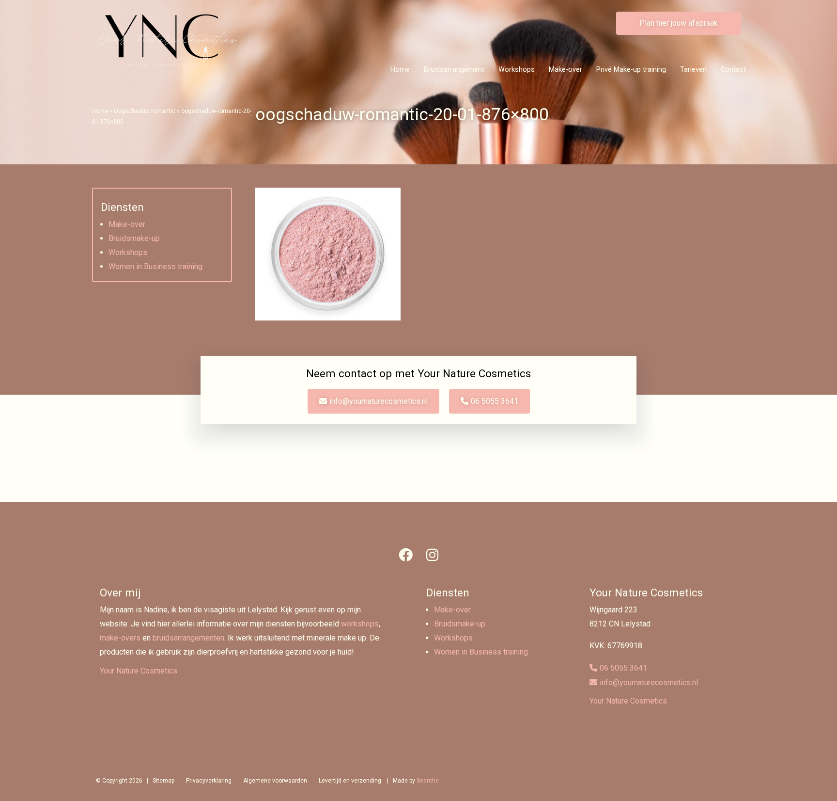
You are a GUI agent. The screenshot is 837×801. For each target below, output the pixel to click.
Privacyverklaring (209, 780)
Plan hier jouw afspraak (678, 23)
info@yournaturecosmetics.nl (378, 401)
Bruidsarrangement (454, 69)
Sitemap (163, 780)
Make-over (565, 69)
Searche (428, 780)
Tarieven (693, 69)
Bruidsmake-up (134, 238)
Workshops (516, 69)
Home (400, 69)
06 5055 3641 (494, 401)
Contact (733, 69)
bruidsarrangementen (188, 637)
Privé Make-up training (631, 69)
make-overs (120, 637)
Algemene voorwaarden (275, 780)
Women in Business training (155, 266)
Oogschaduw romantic (144, 111)
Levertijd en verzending (350, 780)
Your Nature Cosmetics (138, 670)
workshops (360, 623)
